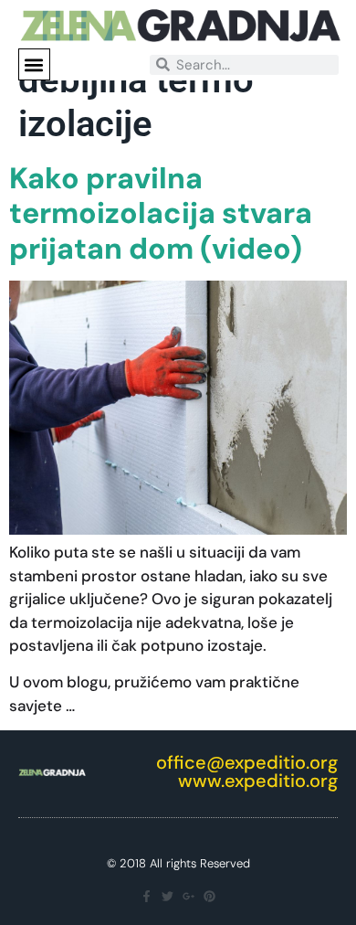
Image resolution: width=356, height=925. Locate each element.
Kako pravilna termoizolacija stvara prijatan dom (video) (160, 213)
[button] (34, 64)
